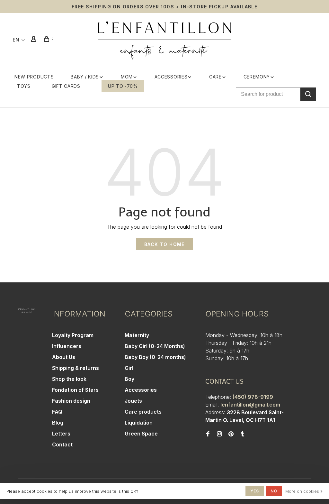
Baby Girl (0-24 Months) (155, 346)
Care (215, 76)
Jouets (133, 401)
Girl (129, 368)
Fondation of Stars (75, 390)
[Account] (35, 39)
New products (34, 76)
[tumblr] (242, 434)
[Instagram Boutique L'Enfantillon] (219, 434)
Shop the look (69, 379)
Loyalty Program (72, 335)
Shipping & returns (75, 368)
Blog (57, 422)
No (274, 491)
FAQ (57, 411)
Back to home (164, 244)
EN (16, 39)
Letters (61, 433)
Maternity (137, 335)
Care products (143, 411)
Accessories (171, 76)
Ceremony (257, 76)
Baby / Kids (85, 76)
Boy (129, 379)
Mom (127, 76)
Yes (254, 491)
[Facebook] (207, 434)
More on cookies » (304, 491)
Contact (62, 444)
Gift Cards (66, 86)
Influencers (66, 346)
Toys (24, 86)
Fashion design (71, 401)
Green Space (141, 433)
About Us (63, 357)
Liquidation (139, 422)
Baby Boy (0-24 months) (155, 357)
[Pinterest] (231, 434)
